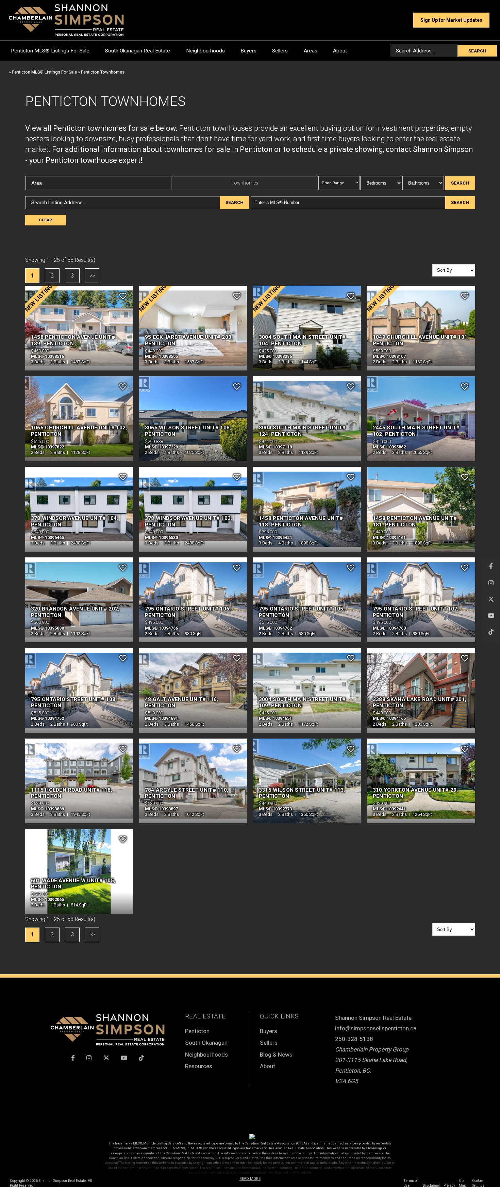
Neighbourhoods (205, 51)
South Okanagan (206, 1042)
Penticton (197, 1031)
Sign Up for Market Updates (451, 20)
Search (477, 50)
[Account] (404, 20)
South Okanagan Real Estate (137, 51)
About (340, 51)
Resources (198, 1066)
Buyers (248, 51)
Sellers (280, 51)
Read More (250, 1178)
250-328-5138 (354, 1038)
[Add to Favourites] (123, 296)
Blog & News (276, 1054)
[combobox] (423, 51)
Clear (45, 220)
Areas (310, 51)
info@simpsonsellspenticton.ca (375, 1028)
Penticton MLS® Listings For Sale (50, 51)
